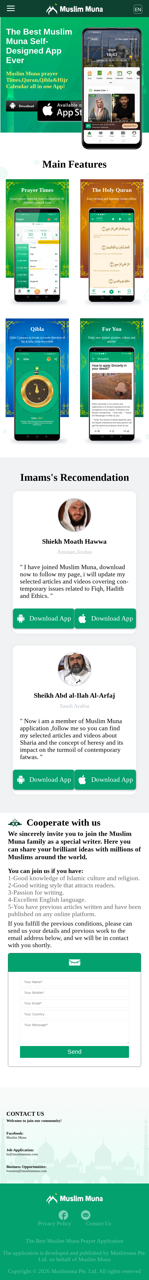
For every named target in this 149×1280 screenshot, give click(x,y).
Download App (50, 618)
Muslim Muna (16, 1137)
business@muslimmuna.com (26, 1171)
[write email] (85, 1215)
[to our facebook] (63, 1215)
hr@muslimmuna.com (22, 1154)
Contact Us (98, 1223)
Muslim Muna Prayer (71, 1241)
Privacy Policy (54, 1223)
